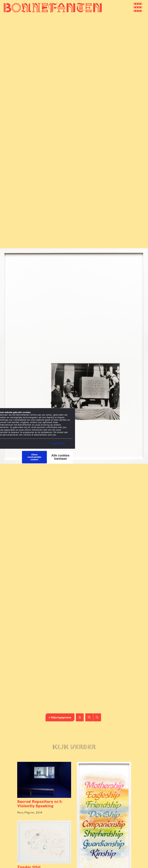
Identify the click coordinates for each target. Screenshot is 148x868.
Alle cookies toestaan (60, 457)
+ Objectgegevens (60, 717)
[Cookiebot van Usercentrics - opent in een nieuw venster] (52, 403)
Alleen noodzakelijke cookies (34, 457)
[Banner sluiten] (72, 404)
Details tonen (58, 443)
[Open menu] (143, 7)
